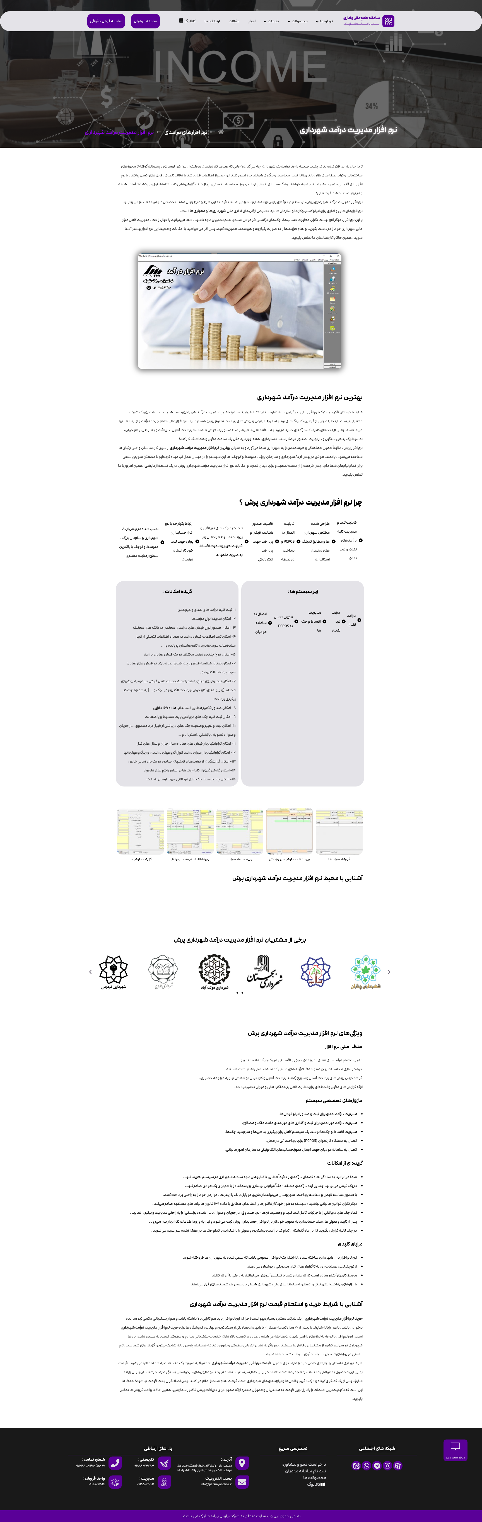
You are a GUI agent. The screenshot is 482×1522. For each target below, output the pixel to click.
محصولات (300, 21)
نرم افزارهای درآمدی (185, 132)
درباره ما (326, 21)
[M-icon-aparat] (398, 1465)
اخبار (252, 21)
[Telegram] (377, 1465)
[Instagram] (387, 1465)
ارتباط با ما (212, 21)
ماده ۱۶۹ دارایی (164, 708)
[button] (389, 972)
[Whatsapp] (366, 1465)
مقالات (234, 21)
